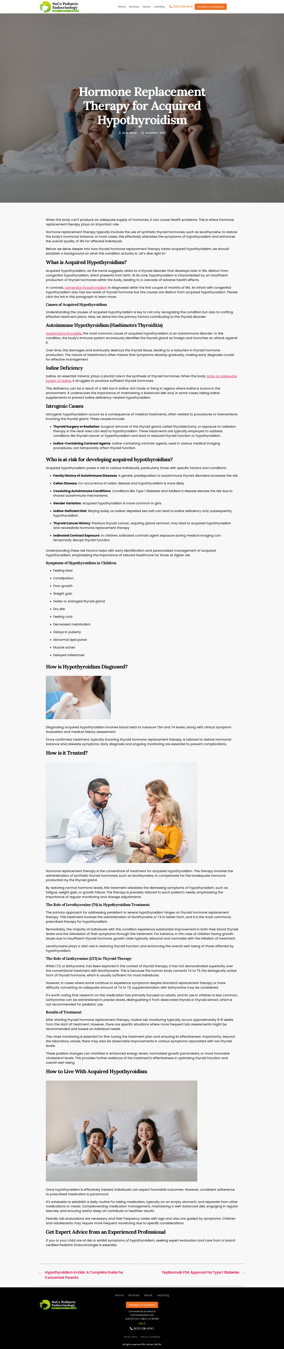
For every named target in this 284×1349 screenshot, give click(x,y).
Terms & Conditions (150, 1336)
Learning (159, 6)
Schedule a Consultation (211, 6)
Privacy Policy (130, 1336)
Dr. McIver (131, 133)
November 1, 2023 (155, 133)
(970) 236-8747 (183, 6)
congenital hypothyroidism (86, 287)
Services (134, 6)
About (147, 6)
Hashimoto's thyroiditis (63, 333)
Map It (142, 1323)
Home (121, 6)
